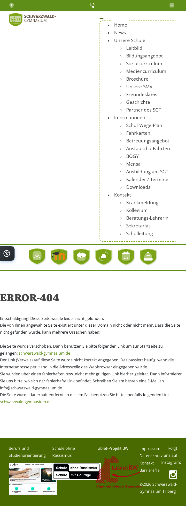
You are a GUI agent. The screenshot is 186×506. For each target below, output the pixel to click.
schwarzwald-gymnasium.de (44, 353)
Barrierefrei (150, 470)
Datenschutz (151, 455)
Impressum (150, 448)
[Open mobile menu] (101, 18)
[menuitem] (120, 25)
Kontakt (147, 463)
